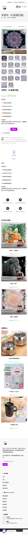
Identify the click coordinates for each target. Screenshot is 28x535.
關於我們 (5, 498)
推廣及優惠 (5, 496)
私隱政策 (5, 504)
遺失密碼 (5, 485)
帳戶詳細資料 (6, 482)
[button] (24, 31)
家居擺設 (15, 137)
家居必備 (22, 139)
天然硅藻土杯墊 (14, 424)
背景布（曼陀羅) (14, 317)
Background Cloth (8, 139)
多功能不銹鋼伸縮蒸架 (14, 358)
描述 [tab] (14, 152)
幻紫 (14, 141)
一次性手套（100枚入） (14, 391)
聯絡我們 (5, 501)
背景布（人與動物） (14, 250)
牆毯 (18, 137)
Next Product (21, 26)
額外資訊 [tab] (14, 155)
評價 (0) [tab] (14, 158)
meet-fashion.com (12, 523)
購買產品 (14, 129)
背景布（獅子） (14, 283)
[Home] (1, 17)
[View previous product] (2, 27)
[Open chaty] (4, 531)
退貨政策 (5, 507)
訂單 (4, 477)
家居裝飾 (6, 141)
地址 (4, 479)
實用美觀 (10, 141)
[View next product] (25, 27)
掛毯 (21, 141)
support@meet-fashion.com (14, 518)
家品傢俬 (10, 137)
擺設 (24, 141)
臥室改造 (14, 143)
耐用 (7, 143)
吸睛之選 (18, 139)
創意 (14, 139)
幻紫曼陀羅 (17, 141)
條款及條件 (5, 488)
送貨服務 (5, 510)
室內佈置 (6, 137)
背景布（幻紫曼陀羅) (11, 17)
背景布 (21, 137)
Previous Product (8, 26)
